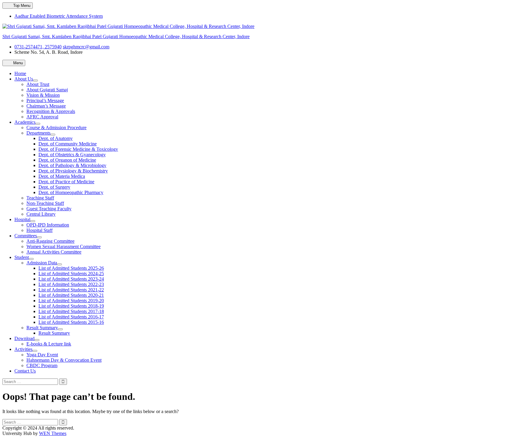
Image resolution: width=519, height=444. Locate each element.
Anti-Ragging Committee (50, 241)
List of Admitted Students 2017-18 (71, 311)
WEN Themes (52, 433)
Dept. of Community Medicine (67, 143)
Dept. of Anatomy (55, 138)
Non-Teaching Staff (45, 203)
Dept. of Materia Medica (61, 176)
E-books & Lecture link (48, 343)
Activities (23, 349)
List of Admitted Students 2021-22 (71, 289)
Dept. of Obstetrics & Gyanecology (72, 154)
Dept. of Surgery (54, 187)
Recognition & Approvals (50, 111)
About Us (23, 78)
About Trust (37, 84)
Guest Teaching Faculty (48, 208)
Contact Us (25, 370)
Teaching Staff (40, 197)
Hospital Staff (39, 230)
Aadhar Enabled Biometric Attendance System (58, 16)
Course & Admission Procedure (56, 127)
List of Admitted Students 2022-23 (71, 284)
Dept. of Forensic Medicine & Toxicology (78, 149)
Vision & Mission (43, 95)
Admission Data (41, 262)
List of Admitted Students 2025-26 (71, 268)
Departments (38, 132)
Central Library (41, 214)
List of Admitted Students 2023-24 (71, 278)
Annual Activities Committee (53, 251)
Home (20, 73)
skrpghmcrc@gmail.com (86, 46)
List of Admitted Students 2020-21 (71, 295)
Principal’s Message (45, 100)
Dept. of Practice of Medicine (66, 181)
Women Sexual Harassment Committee (63, 246)
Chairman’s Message (46, 105)
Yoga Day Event (42, 354)
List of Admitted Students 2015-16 (71, 322)
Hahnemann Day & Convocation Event (64, 360)
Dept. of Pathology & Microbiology (72, 165)
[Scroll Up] (4, 438)
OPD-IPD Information (47, 224)
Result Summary (42, 327)
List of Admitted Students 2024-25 (71, 273)
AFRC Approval (42, 116)
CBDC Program (41, 365)
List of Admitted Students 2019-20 (71, 300)
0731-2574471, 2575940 (38, 46)
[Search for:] (30, 381)
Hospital (22, 219)
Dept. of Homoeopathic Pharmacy (70, 192)
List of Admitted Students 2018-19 (71, 306)
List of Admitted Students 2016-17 (71, 316)
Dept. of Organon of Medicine (67, 160)
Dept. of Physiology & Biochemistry (73, 170)
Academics (24, 122)
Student (21, 257)
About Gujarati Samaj (47, 89)
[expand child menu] (35, 80)
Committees (25, 235)
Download (24, 338)
